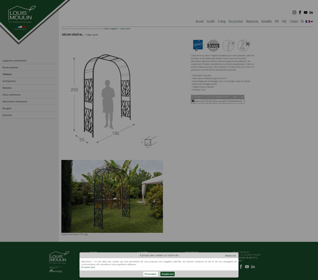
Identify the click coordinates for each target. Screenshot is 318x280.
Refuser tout (230, 255)
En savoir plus (88, 267)
